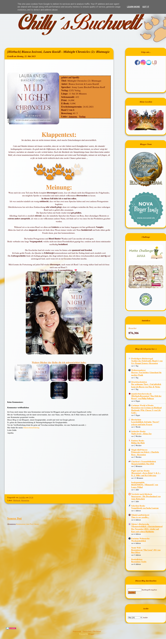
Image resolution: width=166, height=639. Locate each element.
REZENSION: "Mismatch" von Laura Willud (144, 486)
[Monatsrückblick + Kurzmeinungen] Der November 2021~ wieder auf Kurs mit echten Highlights (147, 529)
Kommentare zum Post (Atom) (27, 524)
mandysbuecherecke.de (141, 393)
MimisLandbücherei (140, 514)
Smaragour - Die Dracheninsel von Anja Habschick (146, 497)
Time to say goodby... (140, 517)
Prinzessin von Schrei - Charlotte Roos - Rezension (145, 453)
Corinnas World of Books (142, 405)
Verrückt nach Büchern (141, 494)
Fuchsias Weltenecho (140, 538)
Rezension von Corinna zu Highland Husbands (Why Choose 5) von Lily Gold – (146, 410)
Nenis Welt (136, 547)
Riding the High (138, 442)
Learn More (133, 7)
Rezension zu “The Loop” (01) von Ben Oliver (145, 551)
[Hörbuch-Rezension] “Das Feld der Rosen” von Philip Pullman (146, 397)
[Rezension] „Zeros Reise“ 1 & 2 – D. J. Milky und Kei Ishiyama (146, 474)
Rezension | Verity (139, 561)
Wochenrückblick (138, 540)
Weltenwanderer (138, 370)
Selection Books (138, 505)
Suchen (132, 592)
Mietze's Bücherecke (140, 524)
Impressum (77, 631)
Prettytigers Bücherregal (142, 358)
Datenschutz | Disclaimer (92, 631)
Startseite (62, 518)
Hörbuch (16, 500)
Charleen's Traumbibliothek (143, 461)
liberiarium (136, 419)
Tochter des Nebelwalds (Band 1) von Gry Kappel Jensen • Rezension (146, 362)
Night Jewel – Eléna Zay (141, 433)
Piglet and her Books (140, 470)
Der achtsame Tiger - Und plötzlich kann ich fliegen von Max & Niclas (146, 385)
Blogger (91, 634)
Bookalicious (136, 559)
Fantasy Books (137, 440)
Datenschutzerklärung (31, 427)
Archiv (145, 617)
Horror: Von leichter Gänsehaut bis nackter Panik (146, 373)
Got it (145, 7)
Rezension (25, 500)
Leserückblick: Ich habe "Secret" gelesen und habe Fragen (145, 423)
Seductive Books (138, 431)
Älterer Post (109, 518)
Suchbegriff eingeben (149, 590)
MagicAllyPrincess (139, 449)
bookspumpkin (137, 482)
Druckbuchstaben (139, 381)
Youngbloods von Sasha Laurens (145, 508)
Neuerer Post (14, 518)
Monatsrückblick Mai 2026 (142, 463)
